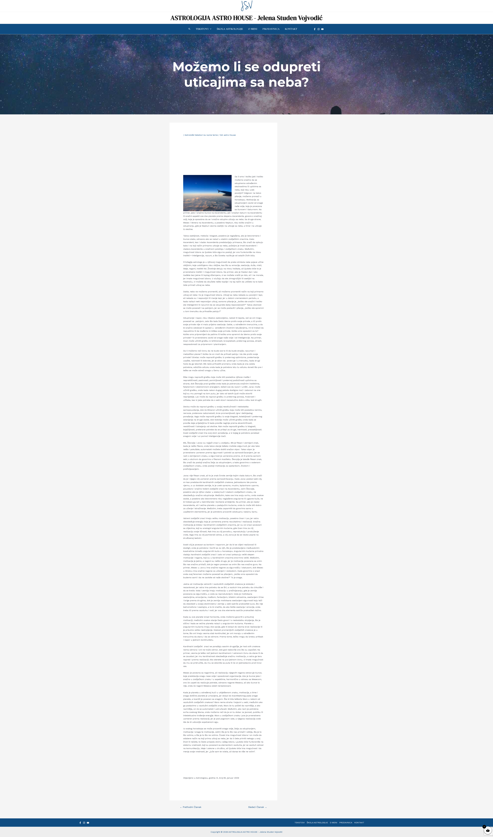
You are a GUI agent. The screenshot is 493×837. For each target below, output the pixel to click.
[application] (209, 29)
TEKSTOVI (300, 822)
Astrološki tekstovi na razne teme (201, 135)
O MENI (333, 822)
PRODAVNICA (345, 822)
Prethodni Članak (190, 807)
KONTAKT (359, 822)
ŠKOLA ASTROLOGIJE (317, 822)
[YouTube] (322, 29)
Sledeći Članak (257, 807)
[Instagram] (318, 29)
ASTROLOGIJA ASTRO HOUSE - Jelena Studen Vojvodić (246, 17)
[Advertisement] (223, 156)
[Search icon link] (189, 29)
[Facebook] (315, 29)
